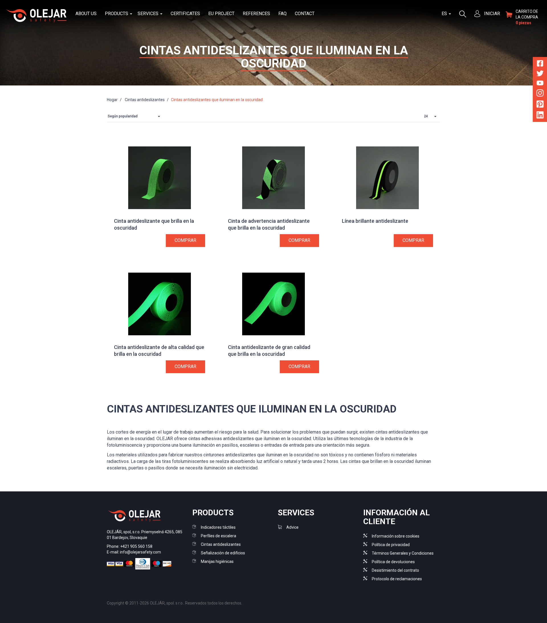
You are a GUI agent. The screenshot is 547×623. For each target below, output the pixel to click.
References (256, 13)
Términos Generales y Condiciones (403, 553)
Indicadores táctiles (218, 527)
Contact (305, 13)
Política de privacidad (391, 544)
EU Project (221, 13)
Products (117, 13)
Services (149, 13)
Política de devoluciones (393, 561)
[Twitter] (540, 74)
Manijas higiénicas (217, 561)
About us (86, 13)
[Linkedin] (540, 116)
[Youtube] (540, 84)
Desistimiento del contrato (395, 570)
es (445, 13)
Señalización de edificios (223, 553)
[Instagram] (540, 94)
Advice (292, 527)
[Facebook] (540, 64)
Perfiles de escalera (218, 536)
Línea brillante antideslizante (375, 221)
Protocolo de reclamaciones (397, 579)
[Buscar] (462, 13)
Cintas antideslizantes (221, 544)
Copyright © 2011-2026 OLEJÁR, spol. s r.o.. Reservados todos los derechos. (174, 603)
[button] (135, 116)
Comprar (185, 240)
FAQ (282, 13)
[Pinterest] (540, 105)
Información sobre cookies (395, 536)
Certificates (185, 13)
